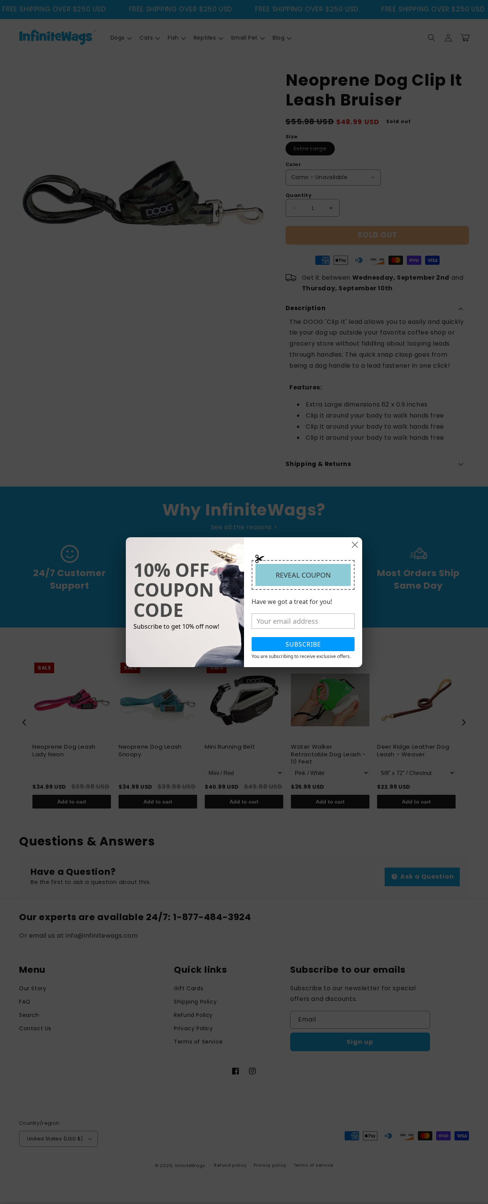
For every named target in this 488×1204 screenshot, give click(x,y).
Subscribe (303, 644)
